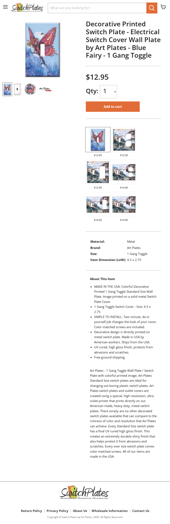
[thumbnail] (7, 89)
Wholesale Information (110, 511)
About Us (80, 511)
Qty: (93, 91)
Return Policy (31, 511)
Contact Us (140, 511)
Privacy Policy (57, 511)
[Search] (151, 7)
